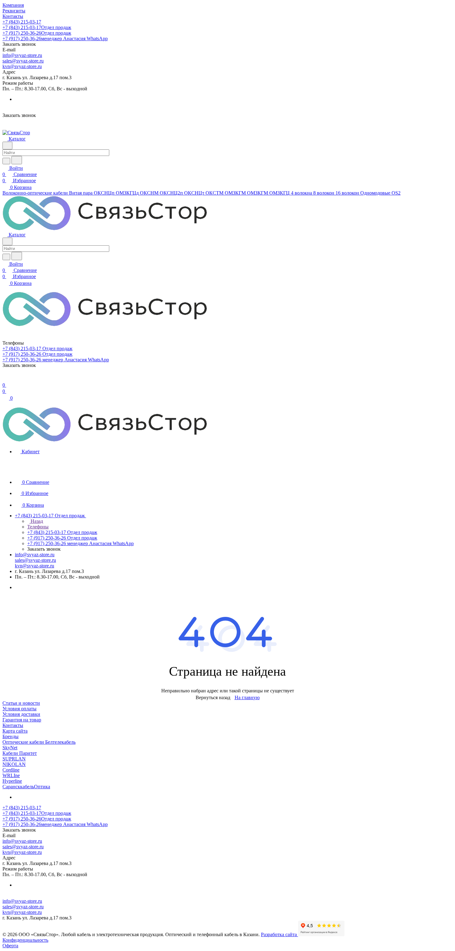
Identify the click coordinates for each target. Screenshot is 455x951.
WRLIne (11, 775)
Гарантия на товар (21, 719)
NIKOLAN (14, 764)
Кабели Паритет (19, 753)
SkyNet (9, 747)
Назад (36, 521)
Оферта (10, 945)
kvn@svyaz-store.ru (22, 66)
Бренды (10, 736)
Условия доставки (21, 714)
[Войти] (5, 378)
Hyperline (12, 781)
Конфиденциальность (25, 940)
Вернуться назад (213, 697)
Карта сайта (15, 731)
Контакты (12, 725)
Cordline (11, 769)
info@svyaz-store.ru (22, 55)
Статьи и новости (21, 703)
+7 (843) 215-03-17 (21, 21)
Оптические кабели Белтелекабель (39, 742)
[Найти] (16, 160)
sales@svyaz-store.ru (23, 60)
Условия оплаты (19, 708)
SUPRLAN (14, 758)
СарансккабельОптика (26, 786)
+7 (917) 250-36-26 (36, 33)
